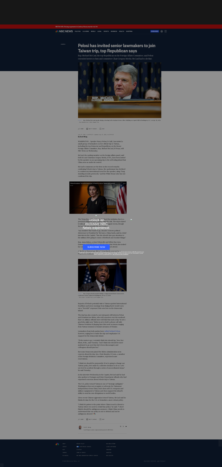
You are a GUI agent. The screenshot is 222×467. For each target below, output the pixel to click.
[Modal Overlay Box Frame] (111, 233)
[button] (143, 214)
